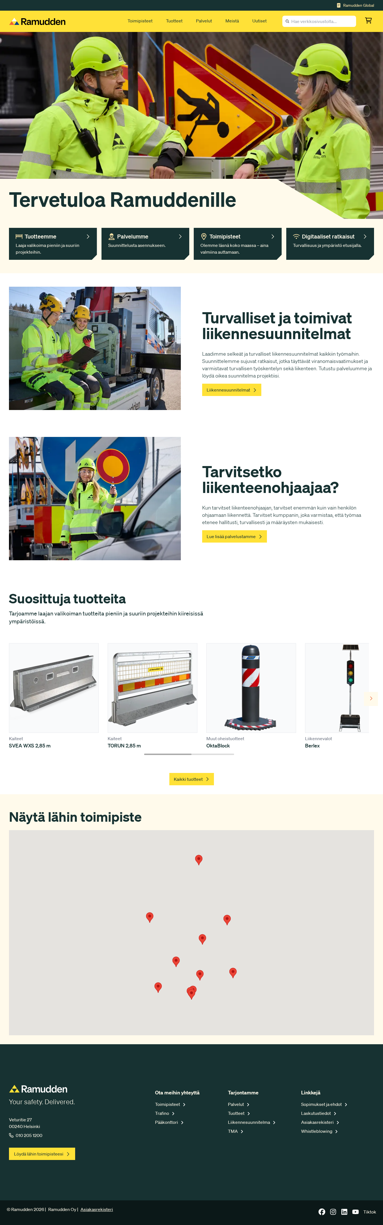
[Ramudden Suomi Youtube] (355, 1213)
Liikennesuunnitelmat (228, 390)
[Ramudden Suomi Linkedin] (344, 1213)
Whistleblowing (317, 1131)
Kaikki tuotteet (188, 779)
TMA (233, 1131)
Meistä (232, 21)
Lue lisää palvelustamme (231, 536)
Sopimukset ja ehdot (322, 1104)
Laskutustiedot (316, 1113)
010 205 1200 (29, 1135)
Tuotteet (174, 21)
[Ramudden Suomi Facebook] (322, 1213)
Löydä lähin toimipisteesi (38, 1154)
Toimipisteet (140, 21)
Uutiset (259, 21)
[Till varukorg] (369, 21)
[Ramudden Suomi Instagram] (333, 1213)
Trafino (162, 1113)
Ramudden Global (358, 5)
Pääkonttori (167, 1122)
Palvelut (204, 21)
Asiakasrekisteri (317, 1122)
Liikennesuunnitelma (249, 1122)
